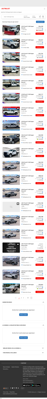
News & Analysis (6, 367)
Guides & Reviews (15, 367)
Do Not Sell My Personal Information (10, 394)
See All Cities (26, 378)
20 (27, 298)
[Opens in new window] (27, 385)
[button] (40, 16)
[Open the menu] (45, 8)
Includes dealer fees (39, 27)
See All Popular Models (28, 380)
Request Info (39, 33)
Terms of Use (5, 392)
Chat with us (5, 369)
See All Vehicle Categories (28, 382)
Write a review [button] (23, 314)
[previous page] (16, 298)
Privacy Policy (12, 392)
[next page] (31, 298)
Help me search (40, 21)
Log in (23, 388)
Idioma (6, 388)
